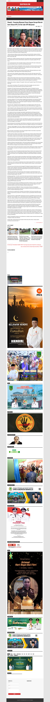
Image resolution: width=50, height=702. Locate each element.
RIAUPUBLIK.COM (25, 4)
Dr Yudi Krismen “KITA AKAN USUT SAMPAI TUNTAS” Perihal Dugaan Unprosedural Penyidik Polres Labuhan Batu (24, 244)
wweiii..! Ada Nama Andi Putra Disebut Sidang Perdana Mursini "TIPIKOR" (32, 246)
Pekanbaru (14, 26)
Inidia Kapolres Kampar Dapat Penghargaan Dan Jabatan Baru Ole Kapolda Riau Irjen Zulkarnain (12, 238)
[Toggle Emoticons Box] (7, 252)
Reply (9, 26)
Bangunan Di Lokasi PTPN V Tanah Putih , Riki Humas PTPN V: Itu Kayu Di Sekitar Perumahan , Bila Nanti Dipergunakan (25, 238)
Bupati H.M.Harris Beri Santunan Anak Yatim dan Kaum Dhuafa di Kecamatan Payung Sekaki (36, 238)
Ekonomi (12, 26)
